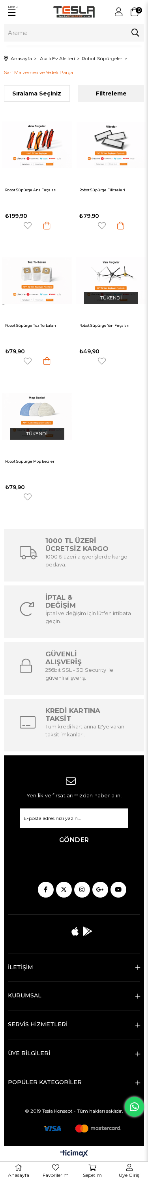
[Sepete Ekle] (47, 225)
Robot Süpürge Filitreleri (102, 190)
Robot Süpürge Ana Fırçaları (30, 190)
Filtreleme (111, 93)
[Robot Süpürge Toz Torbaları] (37, 281)
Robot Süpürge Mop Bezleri (30, 461)
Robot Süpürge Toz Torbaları (30, 326)
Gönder (74, 840)
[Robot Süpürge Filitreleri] (111, 145)
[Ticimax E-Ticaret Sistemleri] (74, 1154)
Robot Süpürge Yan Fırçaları (104, 326)
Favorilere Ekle (28, 225)
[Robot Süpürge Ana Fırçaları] (37, 145)
